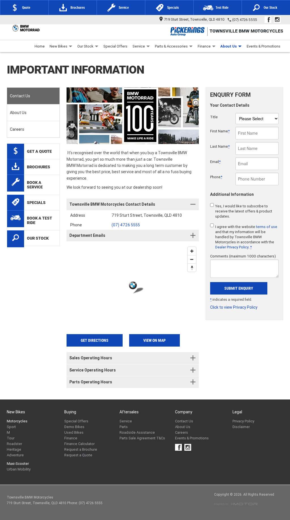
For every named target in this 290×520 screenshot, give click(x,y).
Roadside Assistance (137, 432)
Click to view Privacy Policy (233, 307)
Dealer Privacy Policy (231, 247)
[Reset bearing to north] (192, 267)
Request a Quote (78, 455)
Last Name (220, 146)
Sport (11, 426)
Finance (204, 46)
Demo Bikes (74, 426)
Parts (124, 426)
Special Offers (115, 46)
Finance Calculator (79, 443)
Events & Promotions (263, 46)
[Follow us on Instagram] (278, 19)
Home (40, 46)
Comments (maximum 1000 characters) (243, 256)
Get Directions (94, 340)
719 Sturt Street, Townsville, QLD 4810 (194, 19)
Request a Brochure (80, 449)
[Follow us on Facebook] (269, 19)
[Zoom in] (192, 251)
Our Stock (85, 46)
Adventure (15, 455)
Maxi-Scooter (18, 463)
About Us (228, 46)
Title (214, 117)
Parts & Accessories (171, 46)
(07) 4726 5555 (244, 19)
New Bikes (58, 46)
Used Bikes (74, 432)
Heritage (14, 449)
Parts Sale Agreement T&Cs (142, 438)
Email (215, 161)
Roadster (14, 443)
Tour (10, 438)
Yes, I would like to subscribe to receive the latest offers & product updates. (243, 211)
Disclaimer (241, 426)
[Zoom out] (192, 259)
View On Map (154, 340)
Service (139, 46)
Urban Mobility (19, 469)
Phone (216, 177)
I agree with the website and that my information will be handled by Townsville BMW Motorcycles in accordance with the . (246, 237)
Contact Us (20, 95)
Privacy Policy (243, 421)
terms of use (266, 226)
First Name (220, 131)
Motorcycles (17, 421)
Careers (17, 129)
